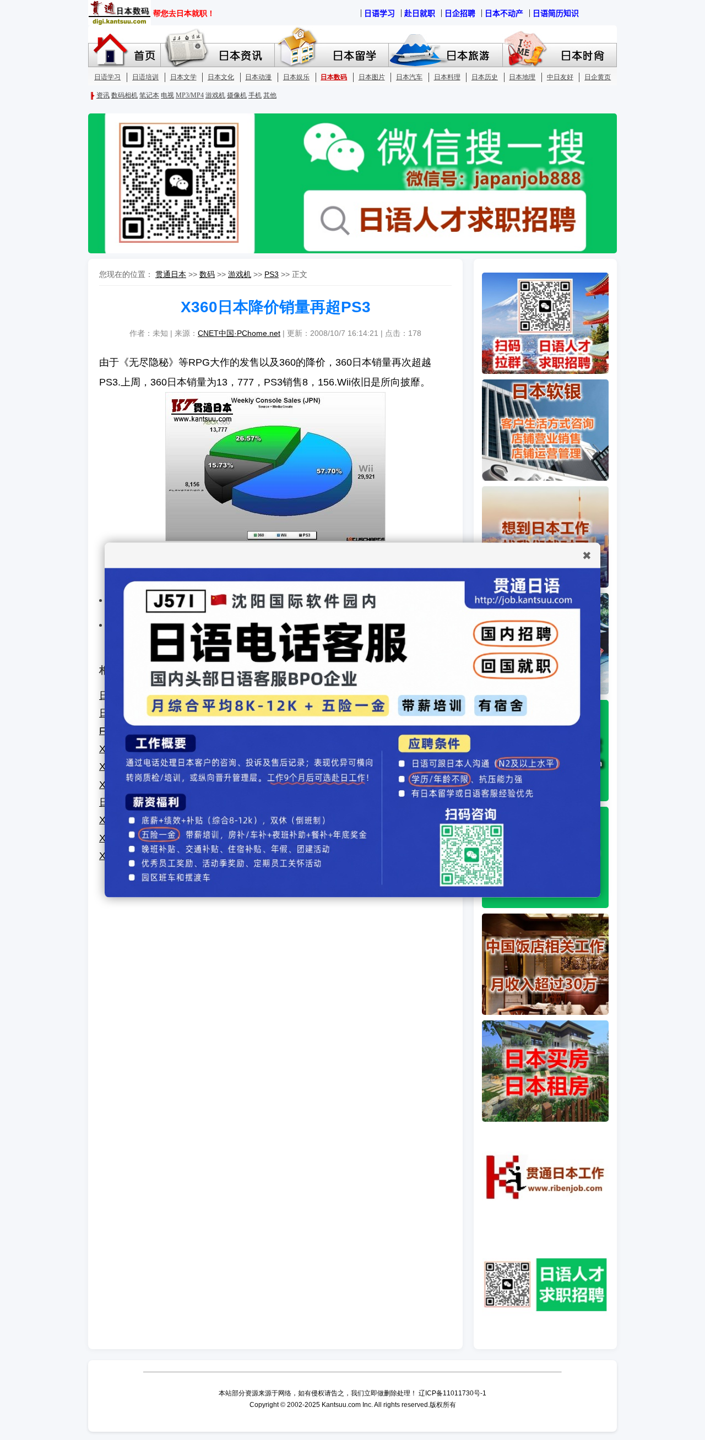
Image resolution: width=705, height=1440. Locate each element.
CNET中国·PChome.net (239, 333)
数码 (207, 274)
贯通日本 (170, 274)
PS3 (271, 274)
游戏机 (239, 274)
